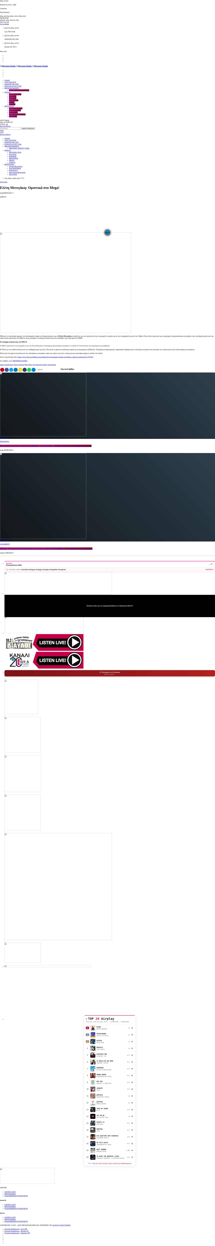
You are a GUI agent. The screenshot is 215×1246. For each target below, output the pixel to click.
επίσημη (21, 365)
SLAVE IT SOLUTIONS (61, 1225)
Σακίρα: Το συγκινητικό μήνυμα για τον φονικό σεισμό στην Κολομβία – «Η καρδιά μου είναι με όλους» (46, 548)
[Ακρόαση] (92, 1027)
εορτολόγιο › (209, 569)
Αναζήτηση (28, 128)
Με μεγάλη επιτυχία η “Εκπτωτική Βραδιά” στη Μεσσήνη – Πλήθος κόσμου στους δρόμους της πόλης (45, 446)
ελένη (16, 365)
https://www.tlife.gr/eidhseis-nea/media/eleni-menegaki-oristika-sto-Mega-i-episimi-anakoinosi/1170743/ (55, 357)
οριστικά (38, 365)
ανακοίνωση (8, 365)
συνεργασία (51, 365)
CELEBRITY (5, 544)
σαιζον (44, 365)
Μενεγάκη (28, 365)
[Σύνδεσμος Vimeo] (24, 66)
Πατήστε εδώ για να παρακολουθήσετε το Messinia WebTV (109, 606)
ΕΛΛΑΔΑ (3, 182)
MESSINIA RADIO (20, 361)
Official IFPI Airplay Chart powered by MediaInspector (112, 1163)
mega (2, 365)
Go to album (4, 24)
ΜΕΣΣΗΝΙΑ (4, 442)
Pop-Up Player (5, 126)
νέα (33, 365)
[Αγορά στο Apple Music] (132, 1027)
